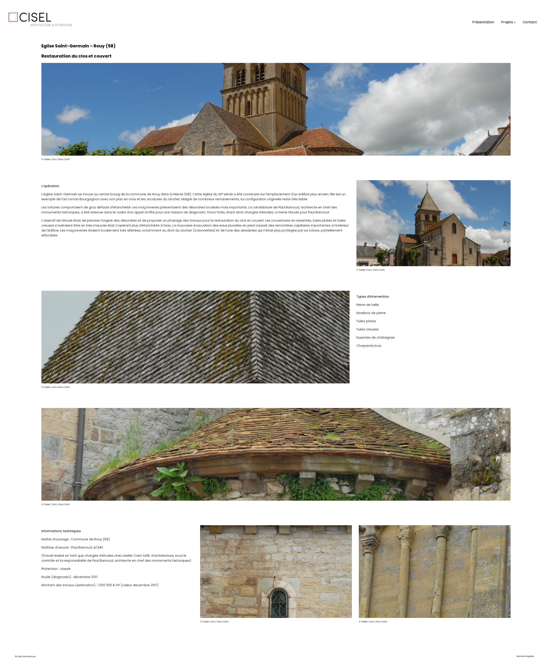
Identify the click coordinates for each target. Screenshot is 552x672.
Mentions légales (525, 656)
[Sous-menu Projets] (515, 22)
